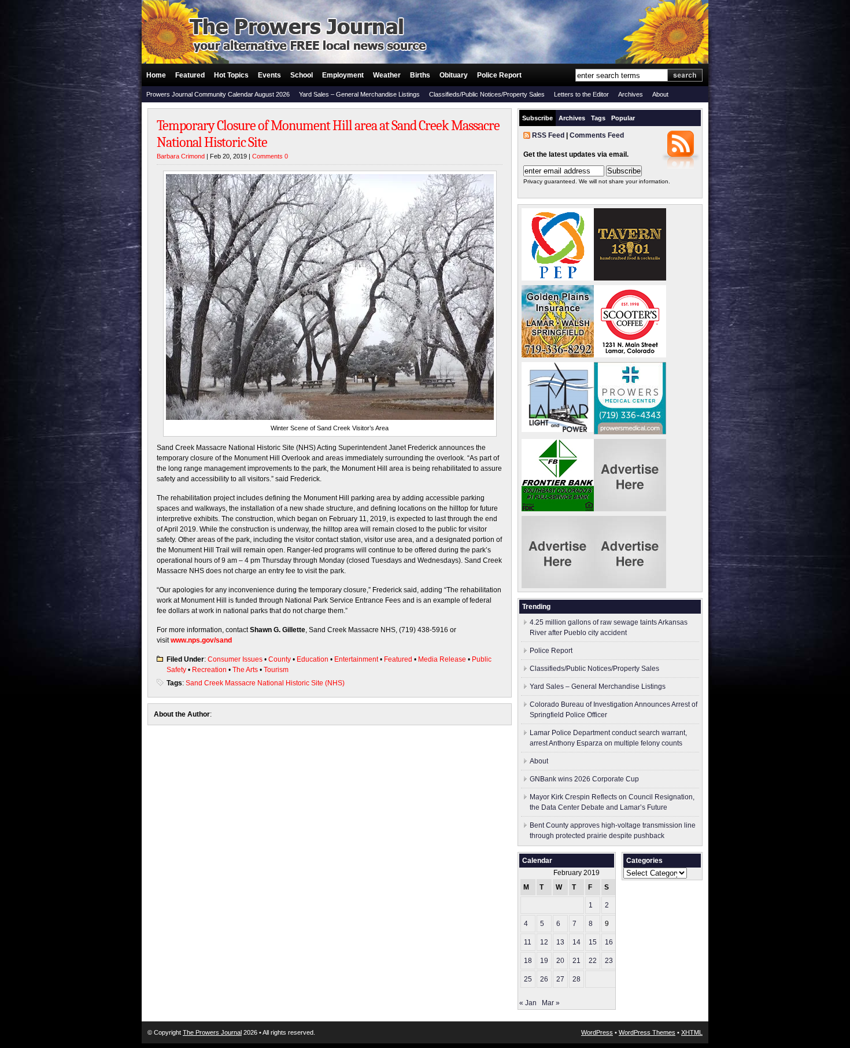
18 (528, 961)
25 (528, 979)
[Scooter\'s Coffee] (630, 355)
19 (544, 961)
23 (609, 961)
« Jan (528, 1003)
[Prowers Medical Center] (630, 432)
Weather (387, 75)
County (279, 659)
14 (576, 942)
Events (269, 75)
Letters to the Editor (581, 94)
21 (576, 961)
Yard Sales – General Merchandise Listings (359, 94)
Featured (190, 75)
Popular (623, 118)
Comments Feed (597, 135)
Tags (598, 118)
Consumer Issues (235, 659)
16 (609, 942)
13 (560, 942)
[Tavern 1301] (630, 278)
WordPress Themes (647, 1032)
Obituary (453, 75)
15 (593, 942)
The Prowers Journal (212, 1032)
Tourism (276, 670)
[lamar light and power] (558, 430)
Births (420, 75)
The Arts (245, 670)
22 (593, 961)
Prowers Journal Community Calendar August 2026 (218, 94)
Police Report (499, 75)
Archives (630, 94)
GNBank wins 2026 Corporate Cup (584, 779)
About (660, 94)
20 (560, 961)
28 (576, 979)
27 (560, 979)
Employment (343, 75)
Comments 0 (270, 156)
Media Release (442, 659)
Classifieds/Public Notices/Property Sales (487, 94)
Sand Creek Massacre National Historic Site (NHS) (265, 683)
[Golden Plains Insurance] (558, 355)
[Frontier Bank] (558, 509)
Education (312, 659)
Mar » (551, 1003)
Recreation (209, 670)
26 (544, 979)
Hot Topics (231, 75)
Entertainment (356, 659)
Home (156, 75)
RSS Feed (548, 135)
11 (527, 942)
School (301, 75)
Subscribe (537, 118)
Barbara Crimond (181, 156)
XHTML (692, 1032)
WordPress (597, 1032)
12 (544, 942)
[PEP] (558, 278)
